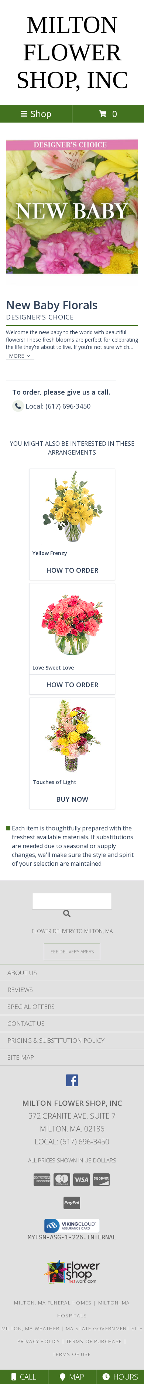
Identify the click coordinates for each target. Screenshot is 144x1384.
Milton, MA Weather (30, 1328)
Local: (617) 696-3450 (72, 1142)
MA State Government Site (104, 1328)
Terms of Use (72, 1354)
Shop (41, 113)
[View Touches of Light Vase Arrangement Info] (72, 737)
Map (74, 1377)
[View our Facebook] (72, 1084)
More (16, 355)
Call (26, 1377)
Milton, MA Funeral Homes (53, 1302)
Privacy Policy (38, 1341)
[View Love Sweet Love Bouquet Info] (72, 622)
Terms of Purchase (94, 1341)
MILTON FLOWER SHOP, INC (72, 52)
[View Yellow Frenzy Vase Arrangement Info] (72, 508)
